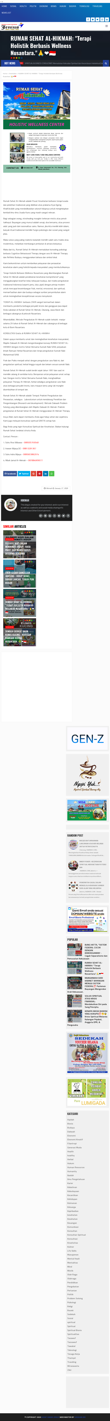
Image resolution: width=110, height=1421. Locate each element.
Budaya (71, 1127)
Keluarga (71, 1207)
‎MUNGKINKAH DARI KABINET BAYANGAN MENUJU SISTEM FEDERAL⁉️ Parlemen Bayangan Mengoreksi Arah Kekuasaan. (86, 984)
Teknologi (72, 1350)
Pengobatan (73, 1286)
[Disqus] (36, 686)
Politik (70, 1294)
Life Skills (71, 1250)
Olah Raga (72, 1274)
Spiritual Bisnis (74, 1330)
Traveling (71, 1362)
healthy (71, 1155)
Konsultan (72, 1231)
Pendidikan (72, 1282)
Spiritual (71, 1326)
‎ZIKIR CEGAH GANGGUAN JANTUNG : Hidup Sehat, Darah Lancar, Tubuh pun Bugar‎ (19, 578)
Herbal (70, 1159)
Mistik (70, 1270)
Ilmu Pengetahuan (76, 1179)
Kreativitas (72, 1242)
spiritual (71, 1322)
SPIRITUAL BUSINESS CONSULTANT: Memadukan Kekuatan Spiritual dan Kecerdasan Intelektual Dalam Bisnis (63, 63)
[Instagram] (102, 19)
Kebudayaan (73, 1191)
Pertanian (72, 1290)
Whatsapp (51, 473)
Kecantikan (72, 1195)
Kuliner (70, 1246)
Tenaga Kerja (73, 1354)
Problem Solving (75, 1298)
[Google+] (41, 516)
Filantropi (72, 1143)
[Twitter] (98, 19)
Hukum (70, 1163)
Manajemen (72, 1254)
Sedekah (71, 1314)
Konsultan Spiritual (76, 1234)
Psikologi (71, 1302)
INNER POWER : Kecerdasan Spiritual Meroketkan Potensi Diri (92, 864)
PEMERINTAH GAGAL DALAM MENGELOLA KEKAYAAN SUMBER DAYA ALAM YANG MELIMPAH (91, 885)
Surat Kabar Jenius (50, 1417)
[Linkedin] (107, 19)
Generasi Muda (74, 1147)
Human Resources (76, 1167)
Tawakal (71, 1346)
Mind (69, 1266)
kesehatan (72, 1215)
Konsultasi (72, 1238)
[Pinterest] (45, 516)
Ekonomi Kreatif (75, 1139)
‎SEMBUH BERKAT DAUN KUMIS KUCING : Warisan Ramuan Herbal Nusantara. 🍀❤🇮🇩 (18, 636)
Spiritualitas (73, 1334)
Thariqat (71, 1358)
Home (5, 73)
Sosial (70, 1318)
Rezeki (70, 1310)
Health (70, 1151)
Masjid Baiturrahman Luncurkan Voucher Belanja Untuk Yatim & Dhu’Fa (91, 843)
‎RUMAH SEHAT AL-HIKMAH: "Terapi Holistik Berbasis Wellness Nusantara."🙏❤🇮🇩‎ (19, 607)
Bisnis (70, 1123)
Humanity (72, 1171)
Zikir (69, 1370)
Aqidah (70, 1119)
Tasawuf (71, 1338)
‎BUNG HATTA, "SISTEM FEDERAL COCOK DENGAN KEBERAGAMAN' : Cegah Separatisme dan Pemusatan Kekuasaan (87, 951)
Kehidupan (72, 1199)
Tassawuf (72, 1342)
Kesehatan (13, 73)
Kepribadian (72, 1211)
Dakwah (71, 1131)
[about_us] (10, 510)
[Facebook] (88, 19)
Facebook (11, 473)
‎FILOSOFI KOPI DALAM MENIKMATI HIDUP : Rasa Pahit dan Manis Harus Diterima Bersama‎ (18, 548)
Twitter (25, 473)
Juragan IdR (80, 1417)
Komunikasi (72, 1227)
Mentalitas (72, 1262)
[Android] (93, 19)
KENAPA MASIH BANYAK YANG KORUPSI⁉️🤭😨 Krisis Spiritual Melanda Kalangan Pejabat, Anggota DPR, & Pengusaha (87, 1018)
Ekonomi (71, 1135)
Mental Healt (73, 1258)
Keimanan (72, 1203)
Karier (70, 1183)
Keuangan (72, 1223)
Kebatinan (72, 1187)
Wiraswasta (73, 1366)
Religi (70, 1306)
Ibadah (70, 1175)
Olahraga (71, 1278)
